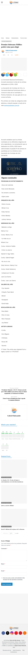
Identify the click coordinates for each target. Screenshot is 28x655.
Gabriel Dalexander (11, 50)
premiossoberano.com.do (11, 105)
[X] (7, 633)
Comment (4, 548)
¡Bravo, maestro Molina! (7, 505)
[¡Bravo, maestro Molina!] (14, 494)
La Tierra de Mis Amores (14, 640)
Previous (5, 533)
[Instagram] (12, 633)
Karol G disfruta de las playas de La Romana (12, 529)
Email (3, 571)
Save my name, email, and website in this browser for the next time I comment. (14, 578)
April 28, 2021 (9, 52)
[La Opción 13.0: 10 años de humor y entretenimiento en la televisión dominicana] (14, 469)
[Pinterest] (20, 633)
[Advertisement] (14, 21)
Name (3, 564)
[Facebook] (3, 633)
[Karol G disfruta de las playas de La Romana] (14, 518)
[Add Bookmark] (25, 74)
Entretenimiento (6, 41)
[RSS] (24, 633)
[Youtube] (16, 633)
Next (11, 533)
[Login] (25, 2)
